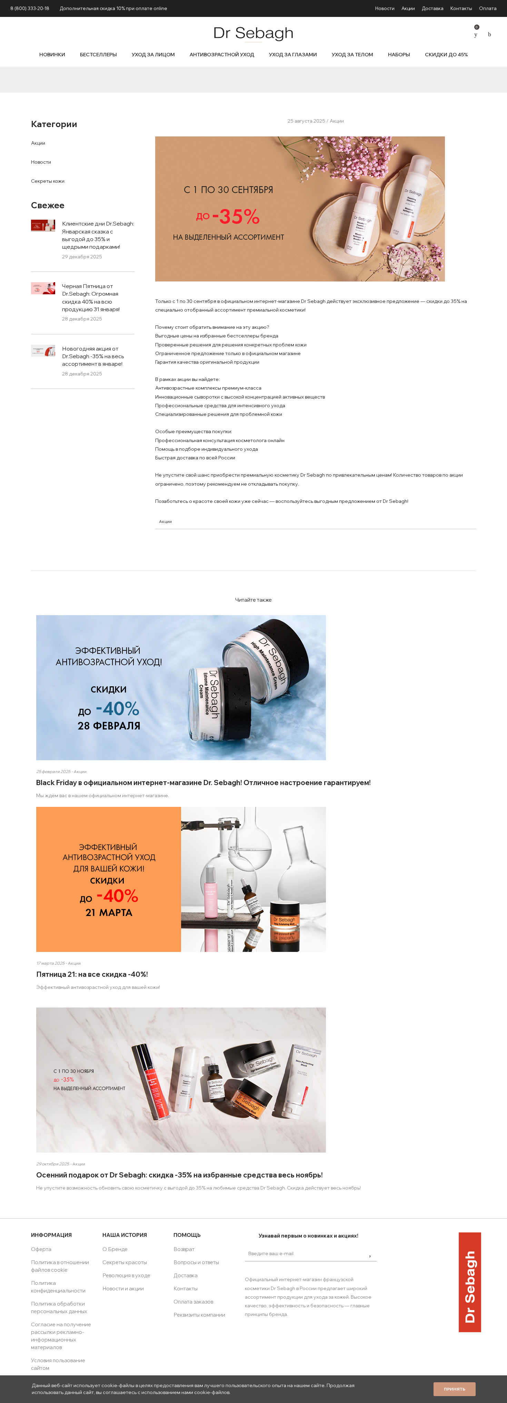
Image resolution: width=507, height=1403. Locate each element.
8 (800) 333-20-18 (29, 8)
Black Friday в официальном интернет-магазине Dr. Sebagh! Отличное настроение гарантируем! (203, 782)
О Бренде (115, 1249)
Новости (385, 8)
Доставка (433, 8)
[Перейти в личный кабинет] (462, 33)
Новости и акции (123, 1288)
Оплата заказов (193, 1301)
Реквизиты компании (199, 1314)
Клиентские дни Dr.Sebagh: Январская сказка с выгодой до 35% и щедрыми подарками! (98, 235)
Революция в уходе (126, 1275)
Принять (454, 1389)
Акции (408, 8)
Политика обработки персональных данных (59, 1307)
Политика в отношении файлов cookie (60, 1266)
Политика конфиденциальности (58, 1287)
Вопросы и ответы (196, 1262)
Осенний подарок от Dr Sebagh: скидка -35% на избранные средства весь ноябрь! (179, 1175)
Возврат (184, 1249)
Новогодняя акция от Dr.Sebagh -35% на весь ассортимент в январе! (93, 356)
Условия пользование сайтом (58, 1364)
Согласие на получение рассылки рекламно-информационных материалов (61, 1335)
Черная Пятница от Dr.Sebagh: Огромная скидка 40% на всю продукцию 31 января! (91, 298)
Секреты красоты (124, 1262)
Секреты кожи (47, 181)
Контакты (461, 8)
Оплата (488, 8)
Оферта (41, 1249)
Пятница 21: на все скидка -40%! (92, 974)
